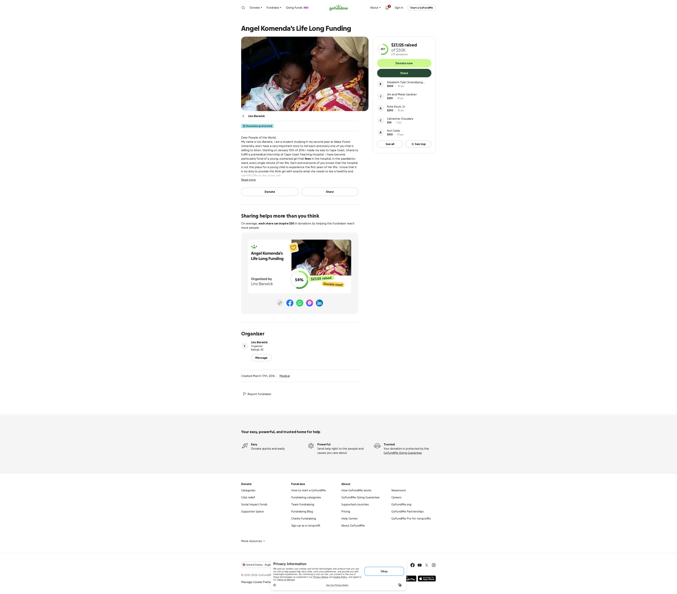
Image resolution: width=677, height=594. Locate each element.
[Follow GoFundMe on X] (426, 565)
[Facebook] (289, 303)
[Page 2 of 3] (250, 105)
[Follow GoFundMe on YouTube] (419, 565)
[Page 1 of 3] (247, 105)
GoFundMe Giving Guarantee (403, 452)
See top (420, 144)
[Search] (243, 7)
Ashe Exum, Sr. (396, 106)
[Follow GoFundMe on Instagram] (433, 565)
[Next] (361, 104)
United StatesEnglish (259, 564)
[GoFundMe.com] (338, 8)
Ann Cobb (393, 130)
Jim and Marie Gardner (402, 94)
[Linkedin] (319, 303)
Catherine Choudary (400, 118)
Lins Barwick (259, 342)
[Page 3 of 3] (253, 105)
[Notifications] (387, 7)
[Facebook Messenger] (309, 303)
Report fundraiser (259, 394)
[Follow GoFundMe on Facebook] (412, 565)
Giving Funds (297, 7)
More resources (251, 541)
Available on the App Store (427, 579)
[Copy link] (279, 303)
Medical (284, 375)
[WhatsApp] (299, 303)
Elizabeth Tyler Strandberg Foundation (405, 82)
